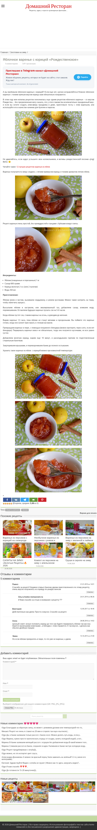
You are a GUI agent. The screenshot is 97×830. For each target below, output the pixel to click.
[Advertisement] (48, 31)
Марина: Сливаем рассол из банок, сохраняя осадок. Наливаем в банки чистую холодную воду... (44, 746)
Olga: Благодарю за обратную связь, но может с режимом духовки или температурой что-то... (42, 728)
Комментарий (9, 662)
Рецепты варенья (12, 510)
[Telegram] (25, 500)
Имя (5, 683)
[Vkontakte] (16, 500)
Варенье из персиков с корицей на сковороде (15, 539)
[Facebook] (7, 500)
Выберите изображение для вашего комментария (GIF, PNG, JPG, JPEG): (34, 704)
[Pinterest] (42, 500)
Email (6, 691)
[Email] (33, 500)
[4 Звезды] (9, 503)
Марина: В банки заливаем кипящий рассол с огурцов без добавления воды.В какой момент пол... (44, 742)
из (89, 584)
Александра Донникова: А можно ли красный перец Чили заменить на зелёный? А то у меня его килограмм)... (44, 758)
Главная (4, 52)
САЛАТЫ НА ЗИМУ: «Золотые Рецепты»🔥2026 (15, 563)
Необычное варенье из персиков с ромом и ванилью (46, 540)
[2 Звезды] (6, 503)
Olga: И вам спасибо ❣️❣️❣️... (15, 767)
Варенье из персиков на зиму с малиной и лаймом (79, 539)
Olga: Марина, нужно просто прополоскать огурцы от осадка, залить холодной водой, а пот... (42, 739)
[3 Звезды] (8, 503)
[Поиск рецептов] (65, 716)
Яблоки (25, 510)
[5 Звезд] (11, 503)
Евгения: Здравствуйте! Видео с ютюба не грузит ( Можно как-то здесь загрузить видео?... (41, 763)
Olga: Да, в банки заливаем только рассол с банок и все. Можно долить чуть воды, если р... (41, 735)
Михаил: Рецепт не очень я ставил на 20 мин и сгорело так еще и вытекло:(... (35, 731)
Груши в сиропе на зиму (78, 560)
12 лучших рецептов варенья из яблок (33, 167)
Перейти (84, 77)
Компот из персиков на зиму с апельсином (46, 561)
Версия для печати (88, 513)
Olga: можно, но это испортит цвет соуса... (20, 753)
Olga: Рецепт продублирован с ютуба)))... (19, 750)
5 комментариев (11, 64)
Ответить (90, 592)
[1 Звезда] (4, 503)
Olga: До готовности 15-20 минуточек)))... (19, 770)
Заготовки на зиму (18, 52)
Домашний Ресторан (49, 6)
